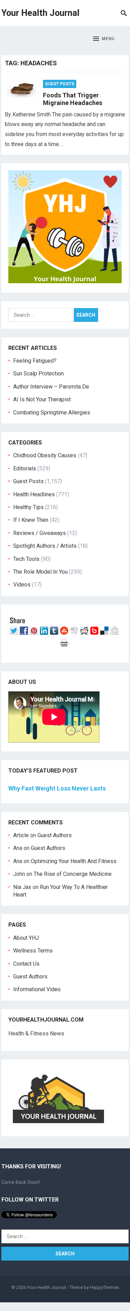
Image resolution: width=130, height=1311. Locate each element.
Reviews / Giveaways (39, 533)
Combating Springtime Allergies (53, 412)
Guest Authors (54, 835)
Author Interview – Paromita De (51, 386)
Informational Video (37, 989)
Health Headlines (34, 494)
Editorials (24, 468)
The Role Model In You (40, 571)
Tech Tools (26, 559)
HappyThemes (104, 1287)
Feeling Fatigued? (35, 360)
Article (21, 835)
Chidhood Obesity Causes (44, 455)
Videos (22, 584)
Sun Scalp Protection (38, 373)
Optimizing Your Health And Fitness (73, 861)
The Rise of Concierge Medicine (73, 874)
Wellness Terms (33, 950)
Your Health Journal (40, 13)
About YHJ (26, 938)
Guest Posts (59, 84)
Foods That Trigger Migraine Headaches (72, 99)
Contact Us (26, 963)
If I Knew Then (30, 520)
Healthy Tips (28, 507)
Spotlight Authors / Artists (45, 546)
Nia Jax (22, 887)
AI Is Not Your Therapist (42, 399)
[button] (104, 39)
